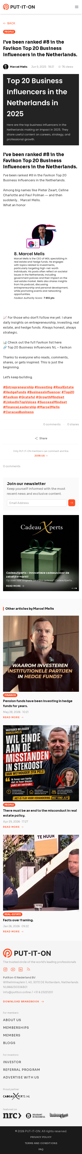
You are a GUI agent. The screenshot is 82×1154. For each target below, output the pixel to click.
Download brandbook (21, 1001)
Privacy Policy (40, 1137)
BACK (11, 23)
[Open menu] (76, 7)
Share (43, 438)
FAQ (41, 1149)
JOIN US (39, 455)
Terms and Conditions (41, 1143)
